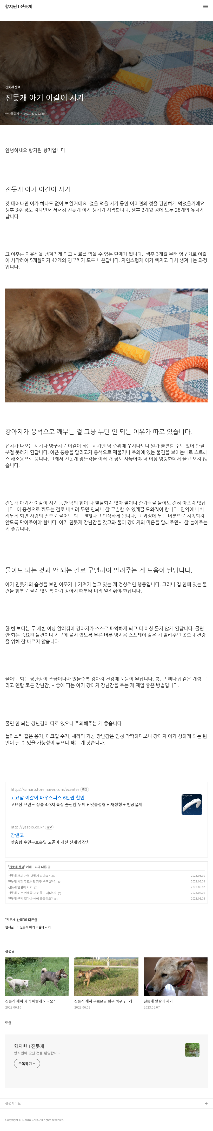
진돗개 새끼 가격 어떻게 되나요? (29, 875)
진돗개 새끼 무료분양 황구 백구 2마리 (32, 881)
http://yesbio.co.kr (27, 827)
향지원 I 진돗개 (18, 6)
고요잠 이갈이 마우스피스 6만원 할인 (48, 797)
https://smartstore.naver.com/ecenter (45, 789)
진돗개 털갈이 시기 (20, 887)
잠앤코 (17, 835)
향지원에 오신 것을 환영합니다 (37, 1052)
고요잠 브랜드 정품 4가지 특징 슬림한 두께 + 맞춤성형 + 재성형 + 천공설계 (76, 804)
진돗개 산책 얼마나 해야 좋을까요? (30, 898)
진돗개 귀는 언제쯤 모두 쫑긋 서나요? (32, 892)
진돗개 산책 (16, 867)
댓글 (8, 1022)
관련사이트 (13, 1103)
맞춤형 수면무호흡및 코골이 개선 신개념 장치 (50, 842)
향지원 (10, 1112)
